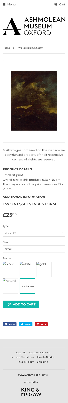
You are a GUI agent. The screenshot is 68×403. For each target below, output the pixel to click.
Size (5, 242)
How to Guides (45, 357)
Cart (62, 4)
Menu (11, 4)
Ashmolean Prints (37, 374)
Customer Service (39, 352)
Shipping (42, 361)
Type (6, 226)
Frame (7, 258)
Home (6, 47)
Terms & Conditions (22, 357)
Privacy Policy (25, 361)
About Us (20, 352)
